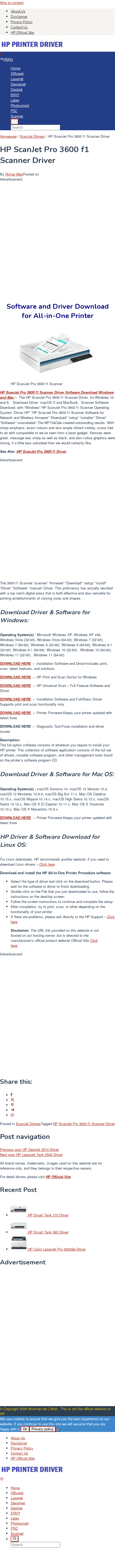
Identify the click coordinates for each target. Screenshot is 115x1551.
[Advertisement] (57, 239)
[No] (58, 1430)
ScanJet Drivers (28, 1123)
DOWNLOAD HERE (15, 817)
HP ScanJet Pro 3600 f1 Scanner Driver (84, 1123)
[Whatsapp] (12, 1115)
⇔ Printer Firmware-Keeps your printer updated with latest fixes (56, 715)
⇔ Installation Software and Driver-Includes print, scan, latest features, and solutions (54, 666)
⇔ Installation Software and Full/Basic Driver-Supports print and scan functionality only (51, 702)
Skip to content (12, 2)
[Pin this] (12, 1105)
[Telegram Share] (12, 1110)
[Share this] (11, 1094)
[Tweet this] (12, 1099)
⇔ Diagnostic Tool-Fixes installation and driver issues (52, 729)
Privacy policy (42, 1429)
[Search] (14, 122)
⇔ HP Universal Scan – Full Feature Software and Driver (55, 688)
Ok (25, 1429)
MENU (8, 59)
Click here (47, 864)
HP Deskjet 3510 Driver (29, 1149)
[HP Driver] (33, 49)
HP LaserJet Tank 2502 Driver (31, 1154)
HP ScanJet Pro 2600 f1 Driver (41, 451)
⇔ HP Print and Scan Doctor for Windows (48, 676)
